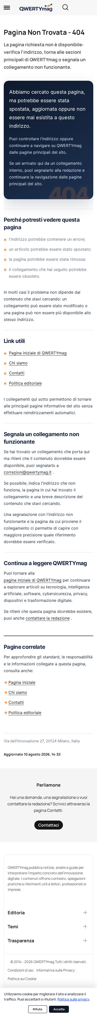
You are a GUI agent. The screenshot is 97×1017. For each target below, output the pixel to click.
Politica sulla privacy (73, 999)
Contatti (16, 372)
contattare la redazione (48, 618)
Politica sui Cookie (22, 978)
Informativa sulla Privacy (55, 970)
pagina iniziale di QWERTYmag (32, 580)
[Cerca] (65, 7)
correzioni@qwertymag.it (27, 472)
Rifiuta (37, 1009)
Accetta (59, 1009)
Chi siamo (18, 362)
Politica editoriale (25, 383)
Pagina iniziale (21, 682)
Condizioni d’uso (20, 970)
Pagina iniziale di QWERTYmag (38, 352)
